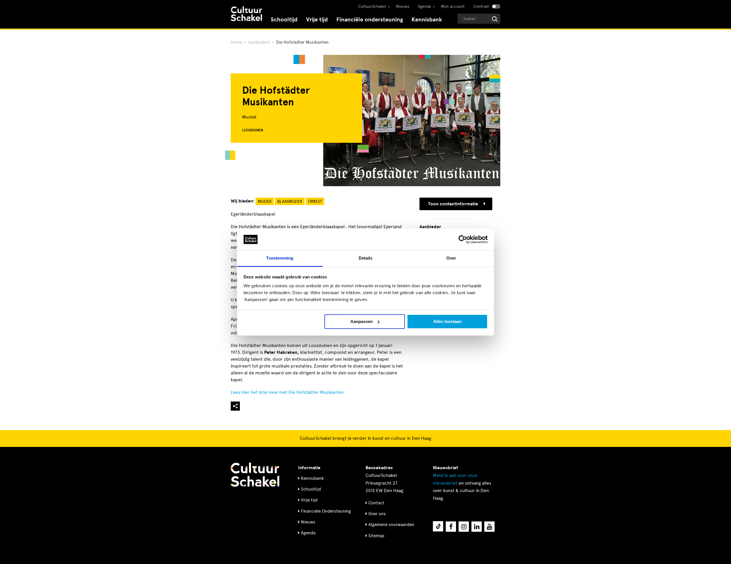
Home (236, 42)
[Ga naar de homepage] (246, 14)
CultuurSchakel (372, 6)
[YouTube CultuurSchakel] (489, 526)
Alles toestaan (447, 321)
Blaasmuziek (289, 201)
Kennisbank (426, 19)
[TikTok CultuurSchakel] (438, 526)
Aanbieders (259, 42)
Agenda (424, 6)
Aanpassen (361, 321)
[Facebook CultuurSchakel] (451, 526)
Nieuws (402, 6)
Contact (376, 502)
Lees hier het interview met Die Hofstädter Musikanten (287, 392)
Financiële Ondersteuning (326, 511)
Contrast (481, 6)
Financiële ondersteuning (369, 19)
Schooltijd (284, 19)
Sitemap (376, 535)
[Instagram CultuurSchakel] (464, 526)
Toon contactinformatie (453, 204)
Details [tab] (366, 258)
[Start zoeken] (494, 19)
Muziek (265, 201)
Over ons (377, 513)
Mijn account (453, 6)
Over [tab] (451, 258)
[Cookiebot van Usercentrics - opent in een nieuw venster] (463, 239)
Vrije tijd (317, 19)
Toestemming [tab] (279, 258)
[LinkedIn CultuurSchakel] (476, 526)
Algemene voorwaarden (391, 524)
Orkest (315, 201)
